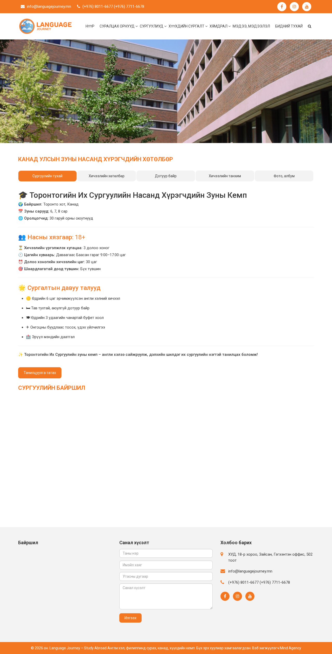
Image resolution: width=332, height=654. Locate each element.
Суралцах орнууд (117, 26)
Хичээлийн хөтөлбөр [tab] (107, 176)
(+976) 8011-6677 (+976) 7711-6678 (113, 6)
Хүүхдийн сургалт (186, 26)
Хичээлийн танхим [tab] (225, 176)
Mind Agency (290, 648)
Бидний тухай (289, 26)
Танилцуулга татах (40, 373)
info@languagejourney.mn (49, 6)
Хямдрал (218, 26)
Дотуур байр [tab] (166, 176)
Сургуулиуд (151, 26)
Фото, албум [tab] (284, 176)
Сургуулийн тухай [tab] (47, 176)
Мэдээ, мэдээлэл (251, 26)
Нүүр (90, 26)
